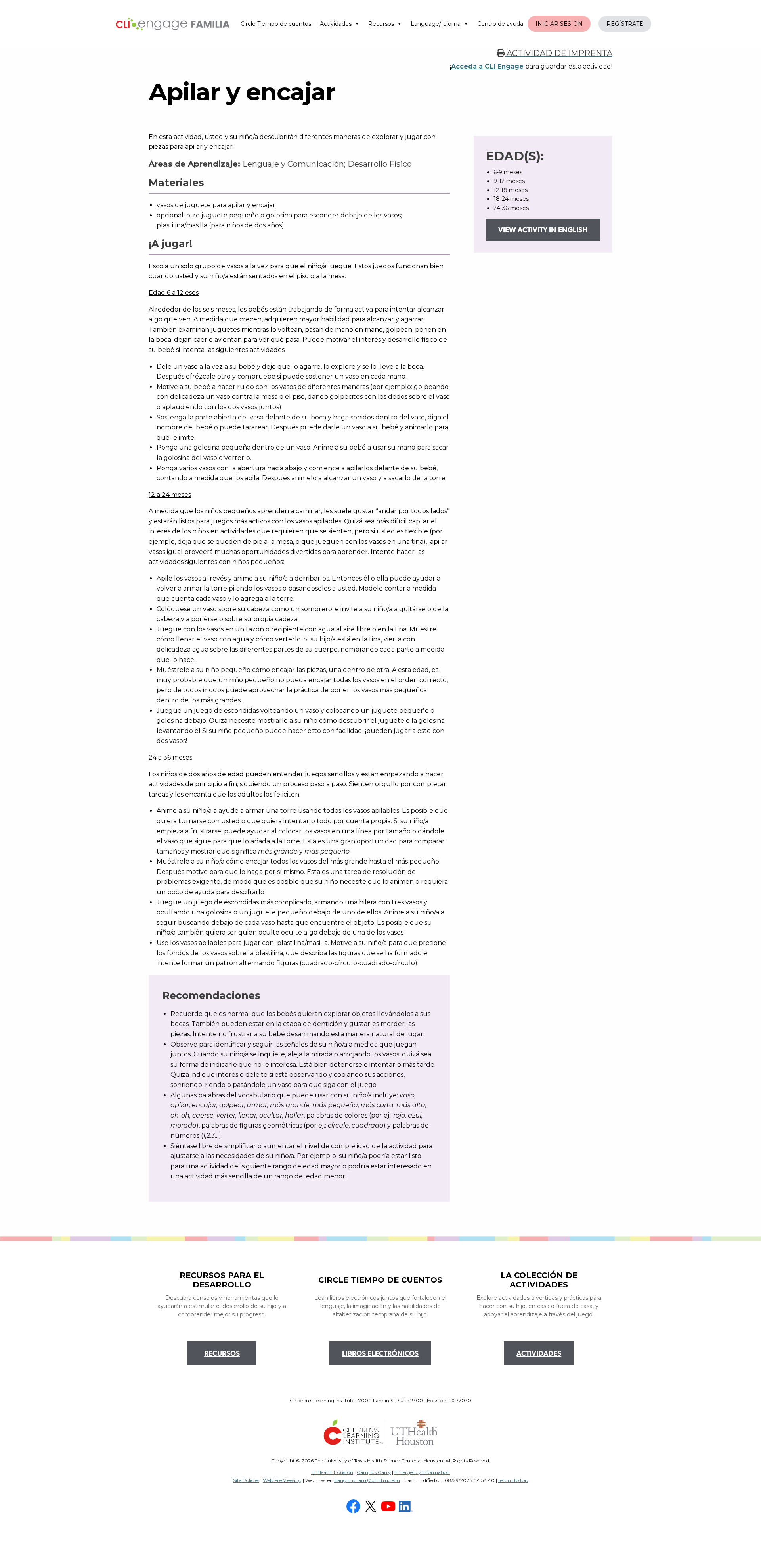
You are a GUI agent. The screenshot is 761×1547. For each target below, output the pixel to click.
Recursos (381, 23)
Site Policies (246, 1480)
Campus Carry (374, 1472)
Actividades (336, 23)
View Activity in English (542, 230)
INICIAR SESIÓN (559, 23)
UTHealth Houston (332, 1472)
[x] (372, 1505)
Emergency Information (422, 1472)
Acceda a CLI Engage (487, 66)
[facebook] (354, 1505)
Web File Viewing (282, 1480)
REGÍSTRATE (624, 23)
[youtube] (389, 1505)
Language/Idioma (436, 23)
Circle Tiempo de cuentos (276, 23)
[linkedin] (407, 1505)
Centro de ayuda (500, 23)
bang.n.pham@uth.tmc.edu (367, 1480)
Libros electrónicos (380, 1354)
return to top (513, 1480)
